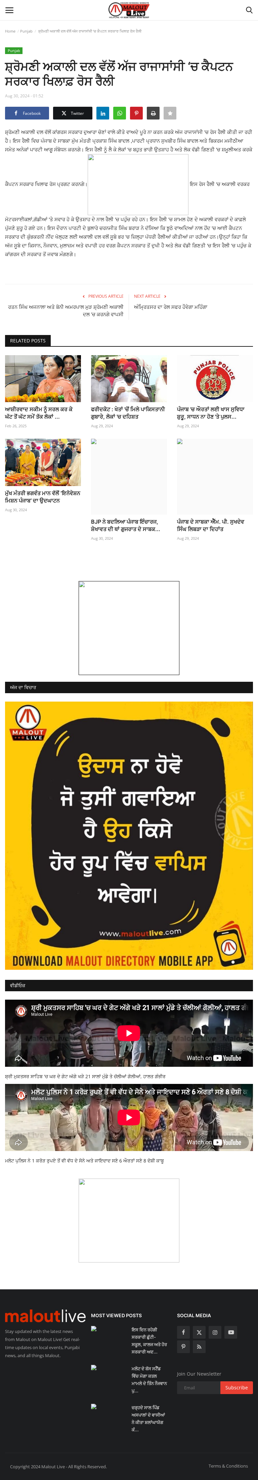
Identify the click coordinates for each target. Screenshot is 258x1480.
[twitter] (199, 1332)
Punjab (26, 31)
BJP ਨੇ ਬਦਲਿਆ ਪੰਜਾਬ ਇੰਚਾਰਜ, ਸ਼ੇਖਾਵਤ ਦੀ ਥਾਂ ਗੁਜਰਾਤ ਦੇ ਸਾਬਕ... (125, 525)
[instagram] (215, 1332)
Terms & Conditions (228, 1466)
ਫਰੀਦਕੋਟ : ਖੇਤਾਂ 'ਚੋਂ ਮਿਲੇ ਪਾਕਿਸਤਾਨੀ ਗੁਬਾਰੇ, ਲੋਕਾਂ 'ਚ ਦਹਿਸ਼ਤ (128, 413)
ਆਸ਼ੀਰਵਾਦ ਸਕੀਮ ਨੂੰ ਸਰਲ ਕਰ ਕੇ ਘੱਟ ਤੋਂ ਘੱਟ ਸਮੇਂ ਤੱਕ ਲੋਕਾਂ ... (39, 413)
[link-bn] (129, 628)
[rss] (199, 1346)
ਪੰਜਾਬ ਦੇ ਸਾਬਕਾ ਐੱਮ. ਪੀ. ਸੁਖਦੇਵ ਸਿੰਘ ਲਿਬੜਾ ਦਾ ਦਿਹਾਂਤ (210, 525)
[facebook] (183, 1332)
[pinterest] (183, 1346)
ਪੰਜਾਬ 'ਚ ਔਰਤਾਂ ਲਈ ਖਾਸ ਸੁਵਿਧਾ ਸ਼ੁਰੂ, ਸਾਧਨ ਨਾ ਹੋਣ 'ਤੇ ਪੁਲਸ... (211, 413)
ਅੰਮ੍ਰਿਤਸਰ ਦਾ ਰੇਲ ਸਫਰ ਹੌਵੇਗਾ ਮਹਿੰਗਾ (170, 307)
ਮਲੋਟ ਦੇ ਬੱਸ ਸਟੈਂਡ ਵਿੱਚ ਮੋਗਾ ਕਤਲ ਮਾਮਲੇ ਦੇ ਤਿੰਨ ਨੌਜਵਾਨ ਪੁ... (149, 1379)
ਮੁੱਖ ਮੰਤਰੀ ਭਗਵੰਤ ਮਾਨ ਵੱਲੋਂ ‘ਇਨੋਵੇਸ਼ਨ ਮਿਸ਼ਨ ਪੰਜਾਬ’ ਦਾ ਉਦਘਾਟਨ (42, 497)
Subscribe (236, 1387)
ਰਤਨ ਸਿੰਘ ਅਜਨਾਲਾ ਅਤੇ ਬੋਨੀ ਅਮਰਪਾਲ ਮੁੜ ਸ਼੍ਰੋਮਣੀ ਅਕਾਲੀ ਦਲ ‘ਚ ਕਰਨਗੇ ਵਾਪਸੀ (66, 311)
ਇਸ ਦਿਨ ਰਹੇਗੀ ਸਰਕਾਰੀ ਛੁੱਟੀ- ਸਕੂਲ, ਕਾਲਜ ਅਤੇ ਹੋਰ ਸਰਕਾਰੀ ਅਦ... (149, 1340)
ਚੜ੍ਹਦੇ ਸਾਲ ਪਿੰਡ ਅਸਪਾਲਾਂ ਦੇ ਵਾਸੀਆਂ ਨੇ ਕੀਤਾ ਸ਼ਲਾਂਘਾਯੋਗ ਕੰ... (148, 1418)
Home (10, 31)
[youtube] (230, 1332)
